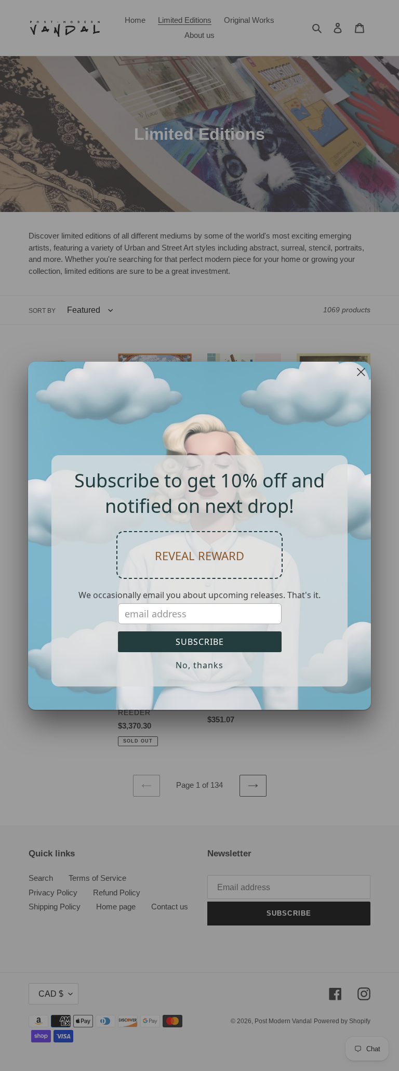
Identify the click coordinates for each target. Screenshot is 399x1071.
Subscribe (200, 641)
